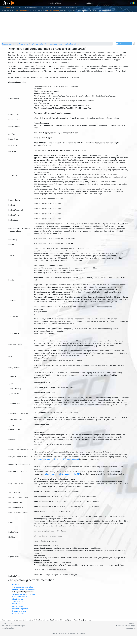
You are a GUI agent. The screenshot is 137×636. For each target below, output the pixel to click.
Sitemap (132, 623)
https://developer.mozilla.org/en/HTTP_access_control (58, 459)
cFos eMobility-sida (22, 11)
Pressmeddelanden (9, 623)
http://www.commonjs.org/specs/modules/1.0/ (62, 474)
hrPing (73, 3)
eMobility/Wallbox (54, 3)
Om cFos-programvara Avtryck (13, 626)
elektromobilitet (53, 11)
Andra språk (130, 628)
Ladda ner (90, 3)
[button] (124, 43)
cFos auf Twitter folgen (126, 626)
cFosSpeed (6, 8)
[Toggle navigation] (127, 3)
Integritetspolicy (8, 628)
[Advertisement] (68, 27)
